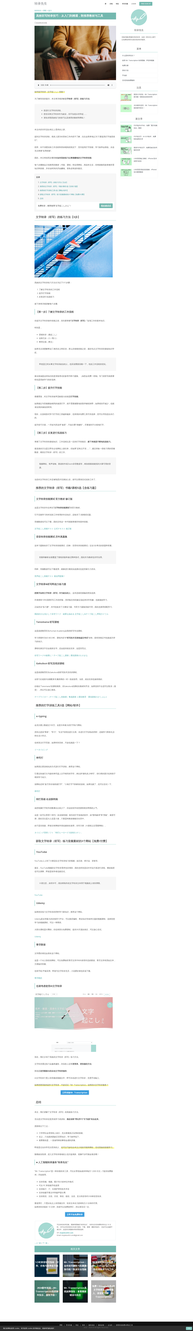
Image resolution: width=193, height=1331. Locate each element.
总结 (41, 198)
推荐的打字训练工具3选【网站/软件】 (54, 190)
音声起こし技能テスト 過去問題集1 (50, 576)
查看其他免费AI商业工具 (124, 1325)
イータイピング (41, 749)
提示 (50, 10)
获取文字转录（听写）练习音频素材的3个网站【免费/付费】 (62, 194)
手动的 (124, 75)
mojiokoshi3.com (66, 1233)
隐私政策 (101, 1325)
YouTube (38, 895)
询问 (83, 1325)
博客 (44, 10)
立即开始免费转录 (75, 1214)
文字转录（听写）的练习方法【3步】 (54, 182)
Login (133, 4)
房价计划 (125, 70)
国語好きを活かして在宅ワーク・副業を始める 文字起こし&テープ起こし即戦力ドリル (71, 614)
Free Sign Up (146, 4)
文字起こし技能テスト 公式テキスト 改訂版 (53, 528)
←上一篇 (38, 1243)
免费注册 (125, 65)
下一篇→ (46, 1243)
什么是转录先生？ (128, 55)
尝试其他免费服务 (128, 80)
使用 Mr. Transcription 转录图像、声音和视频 (138, 60)
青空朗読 (38, 978)
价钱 (111, 4)
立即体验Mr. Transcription (74, 1092)
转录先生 (38, 10)
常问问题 (125, 4)
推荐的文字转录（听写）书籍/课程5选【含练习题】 (59, 186)
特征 (117, 4)
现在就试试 (106, 205)
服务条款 (91, 1325)
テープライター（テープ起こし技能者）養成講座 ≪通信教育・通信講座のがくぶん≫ (71, 697)
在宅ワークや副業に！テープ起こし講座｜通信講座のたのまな (61, 655)
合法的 (110, 1325)
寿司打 (37, 791)
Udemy (38, 936)
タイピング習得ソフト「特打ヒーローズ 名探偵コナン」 (58, 832)
